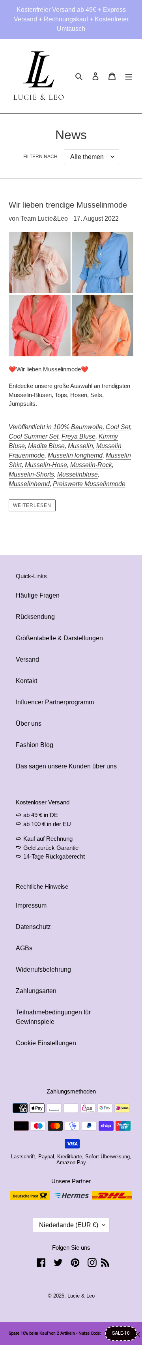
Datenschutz (33, 926)
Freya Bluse (78, 436)
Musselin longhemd (75, 455)
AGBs (24, 948)
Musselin (80, 446)
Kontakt (26, 680)
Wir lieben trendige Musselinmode (68, 205)
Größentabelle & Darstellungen (59, 638)
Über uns (28, 723)
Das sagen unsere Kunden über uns (66, 766)
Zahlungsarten (36, 990)
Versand (27, 659)
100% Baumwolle (78, 427)
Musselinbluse (77, 474)
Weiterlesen (32, 505)
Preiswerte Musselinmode (89, 483)
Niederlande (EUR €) (68, 1225)
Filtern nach (40, 156)
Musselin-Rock (91, 465)
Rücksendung (35, 616)
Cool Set (118, 427)
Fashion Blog (34, 745)
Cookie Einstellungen (46, 1043)
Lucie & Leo (81, 1296)
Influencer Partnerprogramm (55, 702)
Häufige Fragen (38, 595)
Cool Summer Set (33, 436)
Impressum (31, 905)
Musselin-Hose (46, 465)
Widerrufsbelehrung (43, 969)
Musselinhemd (29, 483)
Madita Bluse (46, 446)
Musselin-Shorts (31, 474)
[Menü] (128, 76)
